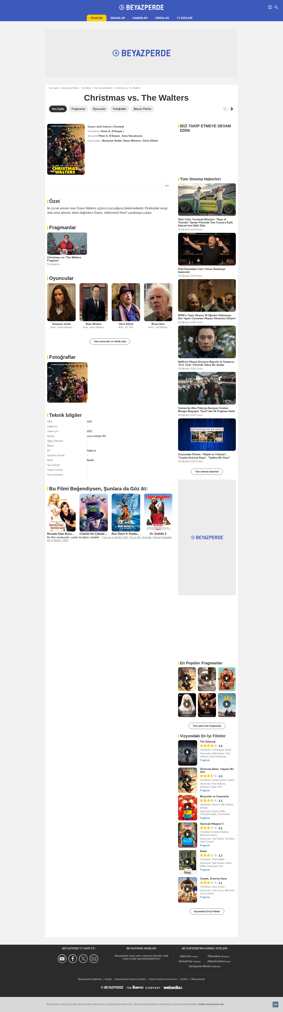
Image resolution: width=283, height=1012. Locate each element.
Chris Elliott (150, 140)
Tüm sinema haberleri (207, 471)
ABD (89, 421)
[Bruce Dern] (158, 302)
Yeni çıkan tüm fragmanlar (207, 726)
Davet (203, 851)
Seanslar (117, 17)
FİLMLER (97, 17)
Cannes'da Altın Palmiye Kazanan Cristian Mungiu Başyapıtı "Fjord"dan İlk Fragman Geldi (206, 410)
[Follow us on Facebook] (73, 958)
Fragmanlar (62, 227)
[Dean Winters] (94, 302)
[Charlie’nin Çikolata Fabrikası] (94, 512)
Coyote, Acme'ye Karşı (213, 878)
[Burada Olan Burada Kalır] (61, 512)
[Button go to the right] (231, 109)
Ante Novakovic (132, 135)
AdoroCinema (216, 961)
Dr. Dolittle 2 (158, 533)
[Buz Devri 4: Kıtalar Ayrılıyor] (126, 512)
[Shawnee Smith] (61, 302)
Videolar (162, 17)
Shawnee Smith (112, 140)
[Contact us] (94, 958)
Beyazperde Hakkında (89, 979)
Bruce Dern (158, 324)
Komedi (119, 126)
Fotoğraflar (62, 357)
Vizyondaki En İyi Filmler (207, 911)
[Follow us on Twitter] (84, 958)
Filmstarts (214, 956)
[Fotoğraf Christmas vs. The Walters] (67, 382)
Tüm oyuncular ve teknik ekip (110, 341)
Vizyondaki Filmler (69, 88)
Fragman (205, 760)
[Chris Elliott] (126, 302)
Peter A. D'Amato (112, 131)
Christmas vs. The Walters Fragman (64, 259)
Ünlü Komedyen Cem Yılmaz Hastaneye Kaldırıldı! (201, 270)
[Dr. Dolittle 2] (158, 512)
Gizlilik (183, 979)
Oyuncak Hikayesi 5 (211, 823)
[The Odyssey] (187, 753)
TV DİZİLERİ (184, 17)
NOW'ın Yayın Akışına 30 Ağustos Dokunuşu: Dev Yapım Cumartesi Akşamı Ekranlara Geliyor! (207, 317)
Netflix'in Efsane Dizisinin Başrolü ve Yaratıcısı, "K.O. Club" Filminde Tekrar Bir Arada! (206, 363)
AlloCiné (185, 956)
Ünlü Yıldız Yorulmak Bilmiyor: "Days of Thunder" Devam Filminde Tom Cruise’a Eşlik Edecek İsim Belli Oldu (205, 222)
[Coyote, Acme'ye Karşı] (187, 890)
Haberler (140, 17)
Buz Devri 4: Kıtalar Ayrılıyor (131, 533)
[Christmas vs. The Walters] (66, 149)
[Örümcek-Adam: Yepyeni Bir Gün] (187, 780)
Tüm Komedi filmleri (103, 88)
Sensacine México (200, 966)
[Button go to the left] (225, 109)
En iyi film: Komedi (140, 537)
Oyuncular (61, 278)
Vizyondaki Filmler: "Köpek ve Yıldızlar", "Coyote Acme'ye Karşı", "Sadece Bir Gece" (204, 456)
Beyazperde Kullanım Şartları (130, 979)
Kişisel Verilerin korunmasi (163, 979)
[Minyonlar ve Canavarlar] (187, 807)
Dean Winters (132, 140)
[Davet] (187, 862)
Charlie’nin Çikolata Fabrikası (99, 533)
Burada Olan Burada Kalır (64, 533)
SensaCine (185, 961)
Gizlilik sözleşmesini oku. (211, 1004)
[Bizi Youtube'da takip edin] (63, 958)
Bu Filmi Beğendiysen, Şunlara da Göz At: (98, 489)
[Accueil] (141, 7)
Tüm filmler (86, 88)
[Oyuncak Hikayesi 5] (187, 835)
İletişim (108, 979)
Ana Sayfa (54, 88)
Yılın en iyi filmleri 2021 (115, 537)
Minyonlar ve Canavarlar (214, 796)
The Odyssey (207, 741)
